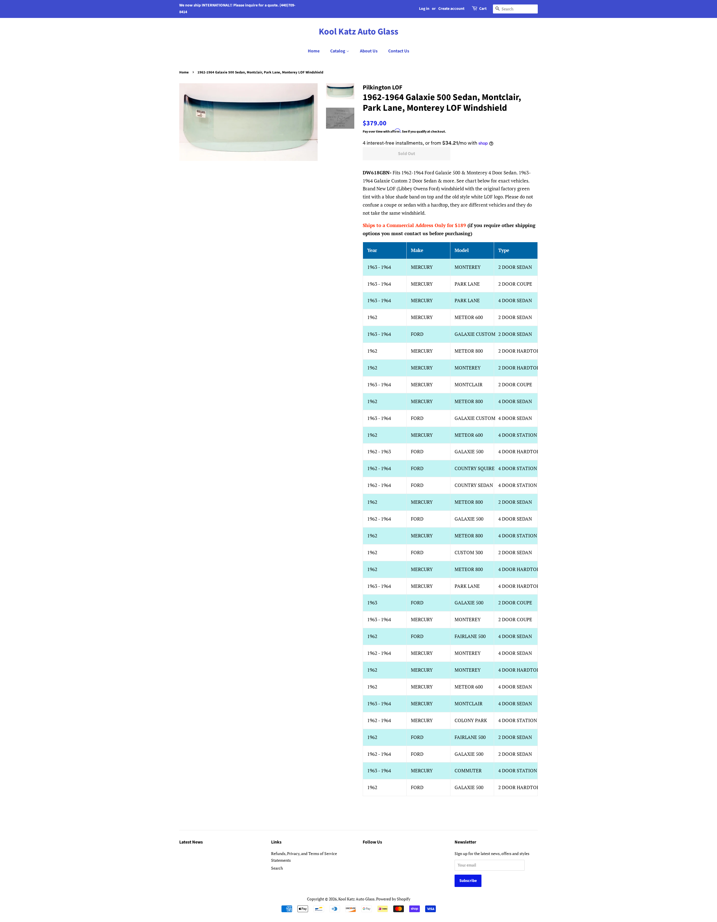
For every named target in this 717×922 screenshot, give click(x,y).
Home (314, 51)
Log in (424, 8)
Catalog (338, 51)
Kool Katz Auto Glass (358, 31)
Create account (451, 8)
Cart (482, 8)
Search (277, 868)
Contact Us (398, 51)
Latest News (191, 842)
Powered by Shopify (393, 899)
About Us (369, 51)
